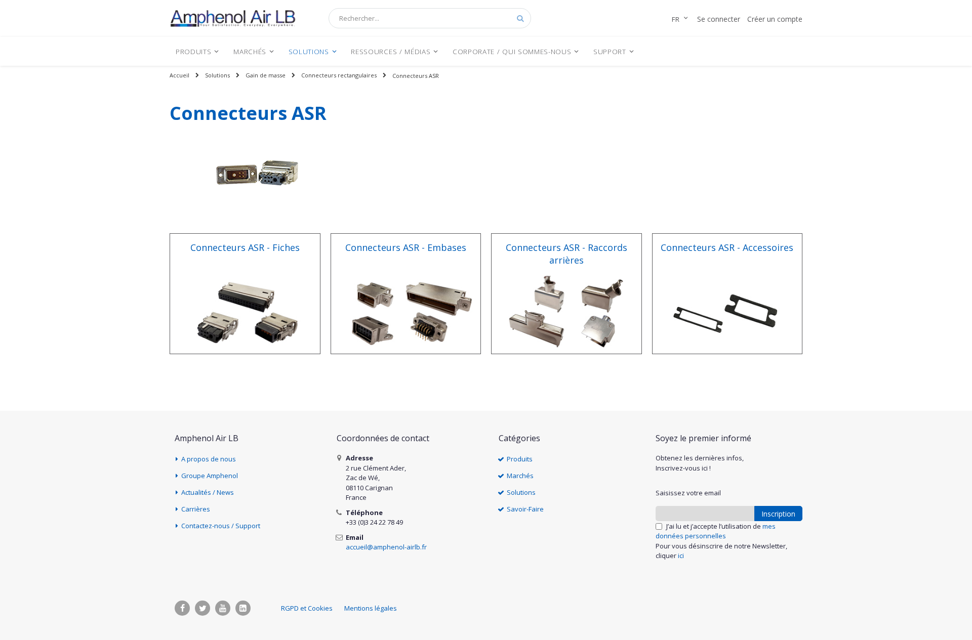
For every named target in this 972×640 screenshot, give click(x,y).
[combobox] (430, 18)
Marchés (520, 475)
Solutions (217, 75)
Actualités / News (207, 492)
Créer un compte (774, 19)
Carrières (195, 509)
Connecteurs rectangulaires (339, 75)
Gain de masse (266, 75)
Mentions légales (370, 608)
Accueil (179, 75)
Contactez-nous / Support (220, 525)
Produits (520, 458)
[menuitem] (197, 51)
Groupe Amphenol (209, 475)
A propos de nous (208, 458)
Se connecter (718, 19)
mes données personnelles (716, 531)
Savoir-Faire (525, 509)
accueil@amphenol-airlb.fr (386, 546)
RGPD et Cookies (307, 608)
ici (681, 555)
